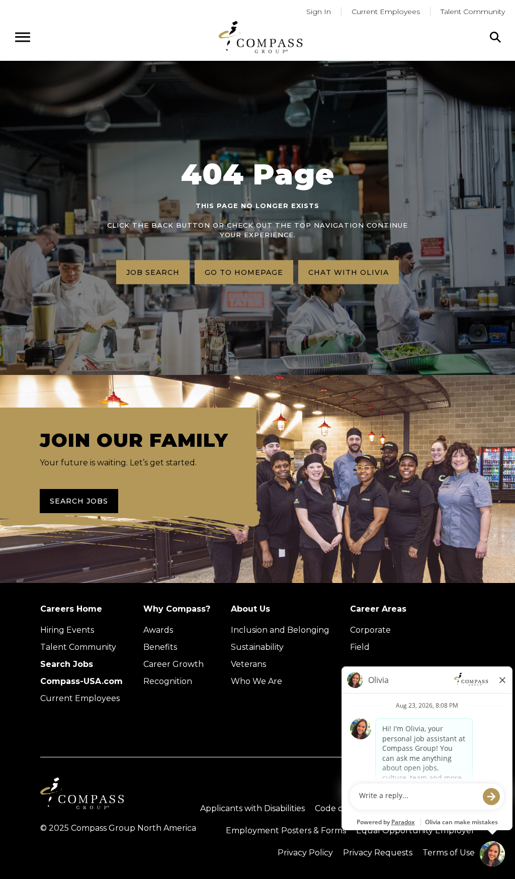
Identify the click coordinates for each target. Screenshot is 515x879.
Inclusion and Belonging (280, 630)
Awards (158, 630)
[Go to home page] (260, 37)
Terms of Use (448, 852)
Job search (153, 271)
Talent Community (473, 11)
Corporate (370, 630)
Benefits (160, 647)
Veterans (248, 664)
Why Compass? (176, 609)
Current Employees (386, 11)
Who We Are (256, 681)
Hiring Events (67, 630)
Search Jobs (79, 501)
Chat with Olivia (348, 271)
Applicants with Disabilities (252, 808)
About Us (250, 609)
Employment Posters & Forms (286, 830)
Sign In (318, 11)
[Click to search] (495, 37)
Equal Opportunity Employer (415, 830)
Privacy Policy (305, 852)
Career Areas (378, 609)
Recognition (167, 681)
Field (360, 647)
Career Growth (173, 664)
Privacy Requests (377, 852)
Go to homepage (244, 271)
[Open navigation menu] (22, 37)
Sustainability (257, 647)
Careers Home (71, 609)
